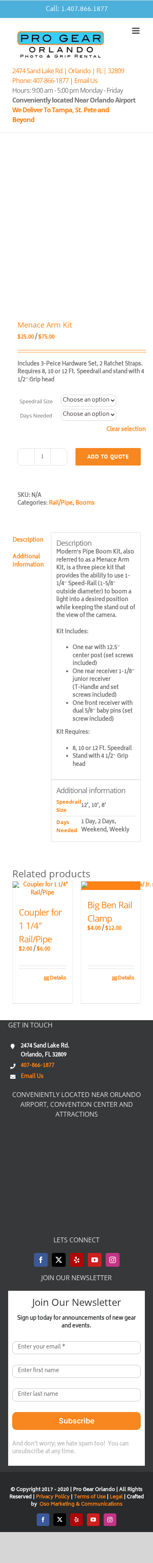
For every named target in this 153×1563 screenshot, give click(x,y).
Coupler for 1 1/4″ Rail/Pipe (40, 925)
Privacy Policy (53, 1497)
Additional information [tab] (28, 561)
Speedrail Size (36, 401)
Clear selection (126, 430)
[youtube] (95, 1260)
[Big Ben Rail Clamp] (111, 885)
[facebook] (41, 1260)
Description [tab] (28, 540)
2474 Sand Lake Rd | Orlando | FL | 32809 (68, 70)
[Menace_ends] (76, 227)
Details (58, 978)
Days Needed (36, 415)
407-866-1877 (37, 1066)
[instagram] (113, 1260)
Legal (117, 1497)
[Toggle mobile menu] (136, 30)
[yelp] (77, 1260)
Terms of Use (90, 1497)
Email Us (86, 80)
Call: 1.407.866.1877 (77, 9)
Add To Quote (108, 456)
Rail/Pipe (61, 503)
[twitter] (59, 1260)
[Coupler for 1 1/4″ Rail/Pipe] (42, 889)
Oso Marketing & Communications (80, 1504)
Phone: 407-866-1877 (40, 80)
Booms (85, 503)
